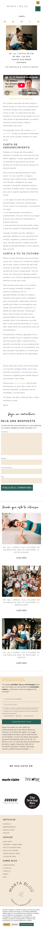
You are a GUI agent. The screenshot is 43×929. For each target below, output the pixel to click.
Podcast (34, 67)
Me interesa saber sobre (9, 713)
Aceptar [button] (6, 924)
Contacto (7, 871)
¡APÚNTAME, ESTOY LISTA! (21, 722)
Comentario (5, 431)
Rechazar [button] (15, 924)
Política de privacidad (12, 847)
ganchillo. (19, 716)
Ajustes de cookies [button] (26, 924)
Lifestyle (26, 67)
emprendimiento (9, 716)
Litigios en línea (9, 856)
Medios (5, 874)
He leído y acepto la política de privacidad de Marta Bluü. (21, 708)
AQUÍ (31, 749)
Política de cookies (10, 850)
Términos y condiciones (12, 844)
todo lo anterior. (29, 716)
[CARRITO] (37, 8)
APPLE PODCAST (26, 99)
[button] (38, 2)
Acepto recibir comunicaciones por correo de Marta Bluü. (21, 711)
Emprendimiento (9, 827)
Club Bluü (7, 868)
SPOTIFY (13, 99)
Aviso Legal (7, 841)
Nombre (4, 458)
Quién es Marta (9, 865)
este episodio (20, 383)
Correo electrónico (7, 467)
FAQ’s (5, 877)
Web (2, 476)
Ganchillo (7, 824)
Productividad (9, 830)
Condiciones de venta (11, 853)
